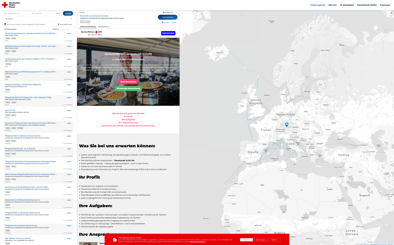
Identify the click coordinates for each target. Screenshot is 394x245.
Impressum (385, 5)
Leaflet (360, 244)
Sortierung (56, 29)
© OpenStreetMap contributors (377, 244)
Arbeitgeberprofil (103, 27)
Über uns (333, 5)
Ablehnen (274, 240)
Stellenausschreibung (88, 26)
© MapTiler (366, 244)
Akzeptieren (246, 240)
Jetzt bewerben (167, 17)
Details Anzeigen (260, 240)
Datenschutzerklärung (197, 242)
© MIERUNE (390, 244)
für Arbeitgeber (347, 5)
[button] (286, 125)
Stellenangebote (317, 5)
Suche (68, 13)
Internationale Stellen (367, 5)
